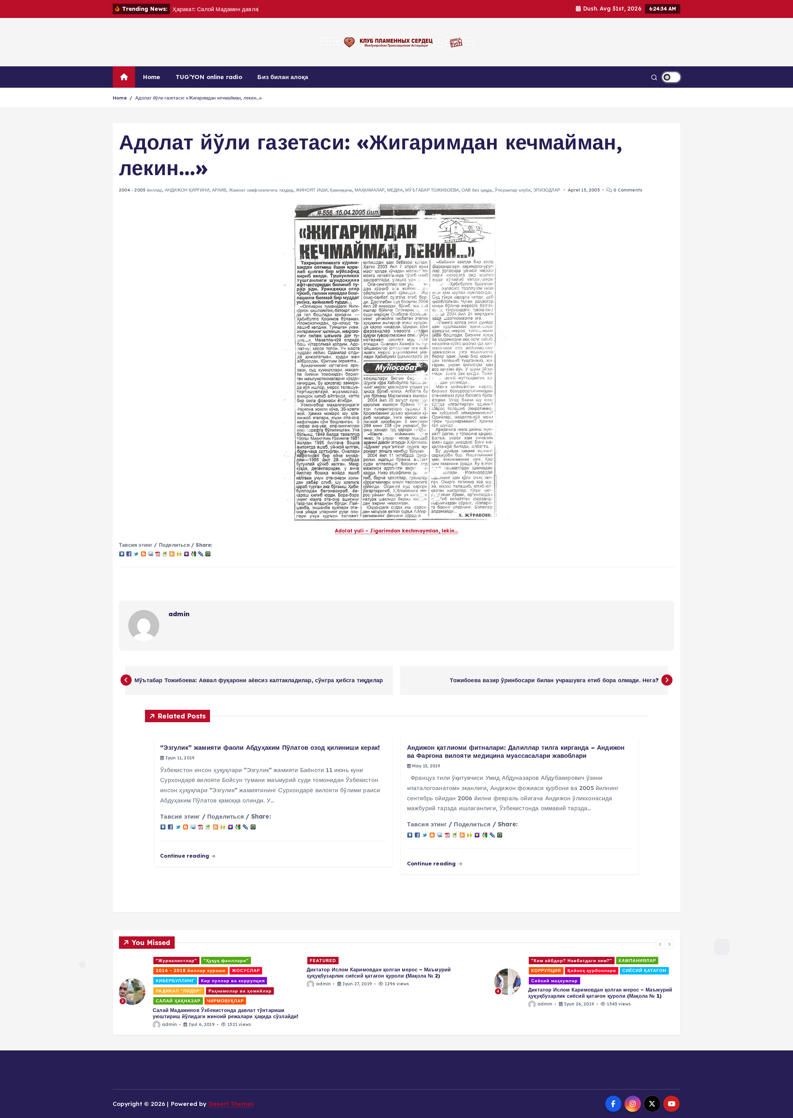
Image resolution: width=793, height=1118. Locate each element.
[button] (660, 944)
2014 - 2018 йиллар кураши (191, 970)
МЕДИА (395, 190)
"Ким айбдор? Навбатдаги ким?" (571, 960)
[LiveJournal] (200, 553)
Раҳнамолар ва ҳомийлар (240, 991)
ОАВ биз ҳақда (477, 190)
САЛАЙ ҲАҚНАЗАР (178, 1001)
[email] (150, 553)
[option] (209, 992)
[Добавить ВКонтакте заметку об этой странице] (121, 553)
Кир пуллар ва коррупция (233, 980)
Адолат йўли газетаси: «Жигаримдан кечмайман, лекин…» (198, 98)
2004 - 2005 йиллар (140, 190)
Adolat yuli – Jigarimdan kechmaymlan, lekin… (396, 531)
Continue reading (185, 855)
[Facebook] (128, 553)
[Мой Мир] (207, 553)
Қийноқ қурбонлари (591, 970)
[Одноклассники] (179, 553)
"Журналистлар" (176, 960)
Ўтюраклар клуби (513, 190)
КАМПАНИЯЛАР (637, 960)
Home (151, 77)
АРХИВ (219, 190)
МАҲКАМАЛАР (370, 190)
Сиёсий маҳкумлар (554, 980)
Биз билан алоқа (282, 77)
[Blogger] (143, 553)
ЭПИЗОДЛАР (546, 190)
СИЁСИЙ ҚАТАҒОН (644, 970)
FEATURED (323, 960)
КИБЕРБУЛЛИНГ (175, 980)
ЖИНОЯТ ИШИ (311, 190)
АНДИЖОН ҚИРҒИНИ (187, 190)
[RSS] (171, 553)
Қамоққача (341, 190)
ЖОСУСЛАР (246, 970)
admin (179, 614)
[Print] (164, 553)
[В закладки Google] (193, 553)
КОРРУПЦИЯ (546, 970)
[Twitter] (136, 553)
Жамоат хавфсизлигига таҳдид (261, 190)
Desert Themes (231, 1103)
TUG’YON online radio (209, 77)
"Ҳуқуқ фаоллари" (226, 960)
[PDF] (157, 553)
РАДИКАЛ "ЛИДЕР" (179, 991)
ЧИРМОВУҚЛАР (225, 1001)
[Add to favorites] (186, 553)
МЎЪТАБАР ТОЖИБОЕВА (432, 190)
